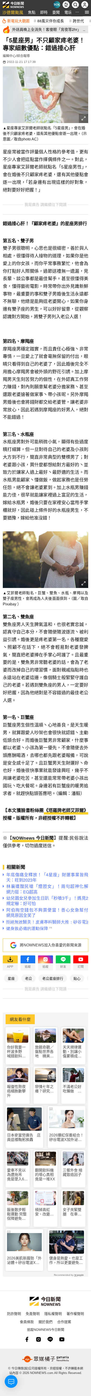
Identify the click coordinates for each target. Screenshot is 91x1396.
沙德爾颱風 (12, 12)
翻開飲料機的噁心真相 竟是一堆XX (45, 1174)
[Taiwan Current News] (56, 4)
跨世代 (78, 20)
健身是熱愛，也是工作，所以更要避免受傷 (66, 1260)
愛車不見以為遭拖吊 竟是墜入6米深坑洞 (17, 1175)
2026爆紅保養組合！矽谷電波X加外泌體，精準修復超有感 (66, 1137)
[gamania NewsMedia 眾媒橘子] (45, 1359)
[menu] (87, 12)
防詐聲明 (14, 1313)
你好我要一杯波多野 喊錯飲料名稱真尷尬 (16, 1051)
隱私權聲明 (53, 1313)
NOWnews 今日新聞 (33, 838)
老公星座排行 (52, 978)
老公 (28, 978)
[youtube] (61, 1339)
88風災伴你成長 (50, 20)
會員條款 (27, 1321)
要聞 (56, 12)
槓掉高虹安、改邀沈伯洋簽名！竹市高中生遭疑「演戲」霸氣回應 (45, 1212)
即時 (44, 12)
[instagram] (38, 1339)
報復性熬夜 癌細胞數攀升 (16, 1091)
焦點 (31, 12)
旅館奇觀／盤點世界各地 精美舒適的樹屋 (44, 1051)
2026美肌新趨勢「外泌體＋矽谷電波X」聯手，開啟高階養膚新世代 (24, 1260)
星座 (11, 978)
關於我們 (45, 1321)
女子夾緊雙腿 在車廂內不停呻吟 (72, 1212)
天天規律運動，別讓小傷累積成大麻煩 (72, 1051)
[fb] (27, 1339)
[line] (50, 1339)
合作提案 (64, 1321)
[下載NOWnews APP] (66, 4)
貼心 (77, 978)
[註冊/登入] (84, 4)
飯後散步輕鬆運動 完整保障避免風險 (17, 1214)
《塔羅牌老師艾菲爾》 (66, 810)
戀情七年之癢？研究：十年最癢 (44, 1089)
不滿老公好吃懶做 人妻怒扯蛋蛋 (72, 1089)
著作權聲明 (75, 1313)
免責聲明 (33, 1313)
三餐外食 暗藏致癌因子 (72, 1172)
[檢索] (75, 4)
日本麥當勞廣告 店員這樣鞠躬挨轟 (24, 1137)
